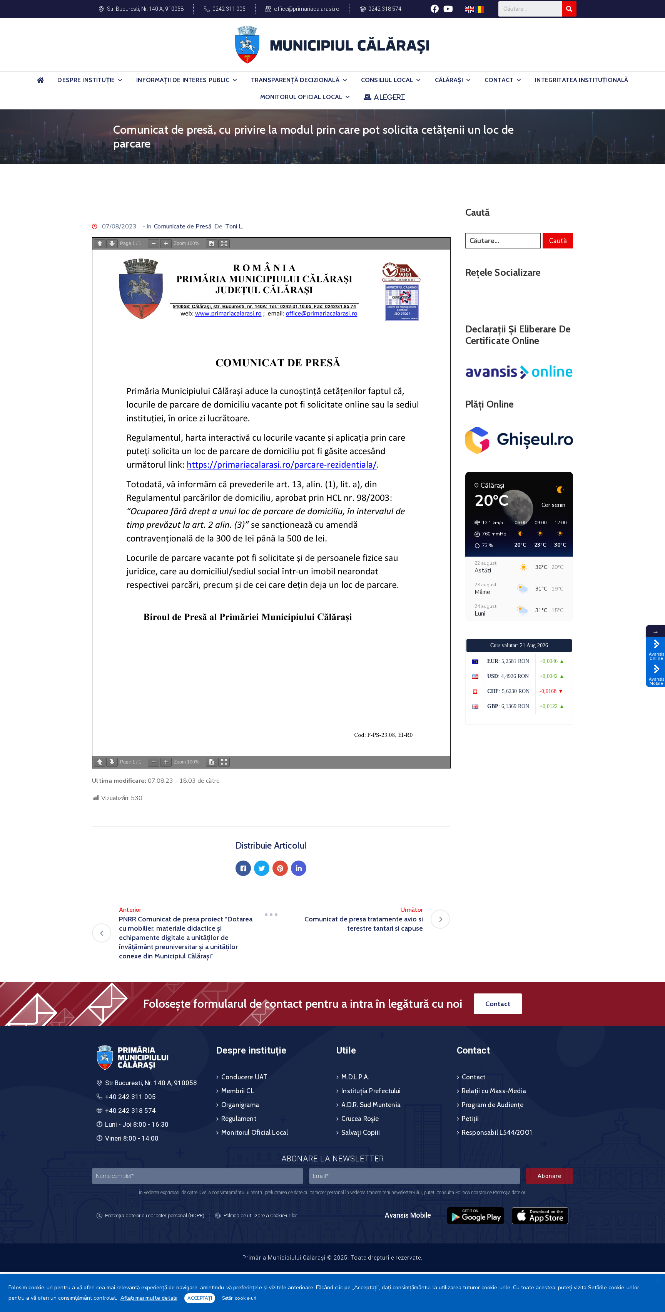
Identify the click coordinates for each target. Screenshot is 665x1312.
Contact (499, 80)
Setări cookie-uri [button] (239, 1298)
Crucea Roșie (360, 1118)
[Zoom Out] (153, 243)
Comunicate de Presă (183, 226)
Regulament (238, 1118)
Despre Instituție (86, 80)
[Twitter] (261, 868)
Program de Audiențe (493, 1105)
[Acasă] (40, 83)
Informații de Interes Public (182, 80)
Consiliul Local (387, 80)
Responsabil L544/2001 (497, 1132)
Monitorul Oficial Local (301, 97)
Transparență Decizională (295, 80)
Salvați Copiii (360, 1132)
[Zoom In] (166, 243)
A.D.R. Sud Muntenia (371, 1105)
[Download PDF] (211, 243)
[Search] (569, 9)
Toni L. (234, 226)
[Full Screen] (224, 243)
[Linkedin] (298, 868)
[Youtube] (448, 8)
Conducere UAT (244, 1077)
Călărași (449, 80)
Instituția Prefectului (371, 1091)
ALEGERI (389, 97)
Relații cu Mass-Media (494, 1091)
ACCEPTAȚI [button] (199, 1298)
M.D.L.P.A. (355, 1077)
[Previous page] (99, 243)
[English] (470, 8)
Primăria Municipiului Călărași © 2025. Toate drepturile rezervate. (332, 1258)
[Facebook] (434, 8)
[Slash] (271, 914)
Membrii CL (237, 1091)
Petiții (470, 1118)
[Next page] (112, 243)
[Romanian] (480, 8)
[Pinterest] (280, 868)
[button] (120, 80)
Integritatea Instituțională (581, 80)
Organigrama (240, 1105)
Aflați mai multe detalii (148, 1298)
